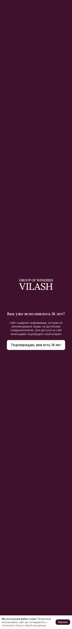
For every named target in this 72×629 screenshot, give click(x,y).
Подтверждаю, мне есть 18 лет (36, 345)
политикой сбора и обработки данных (24, 625)
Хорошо (63, 622)
